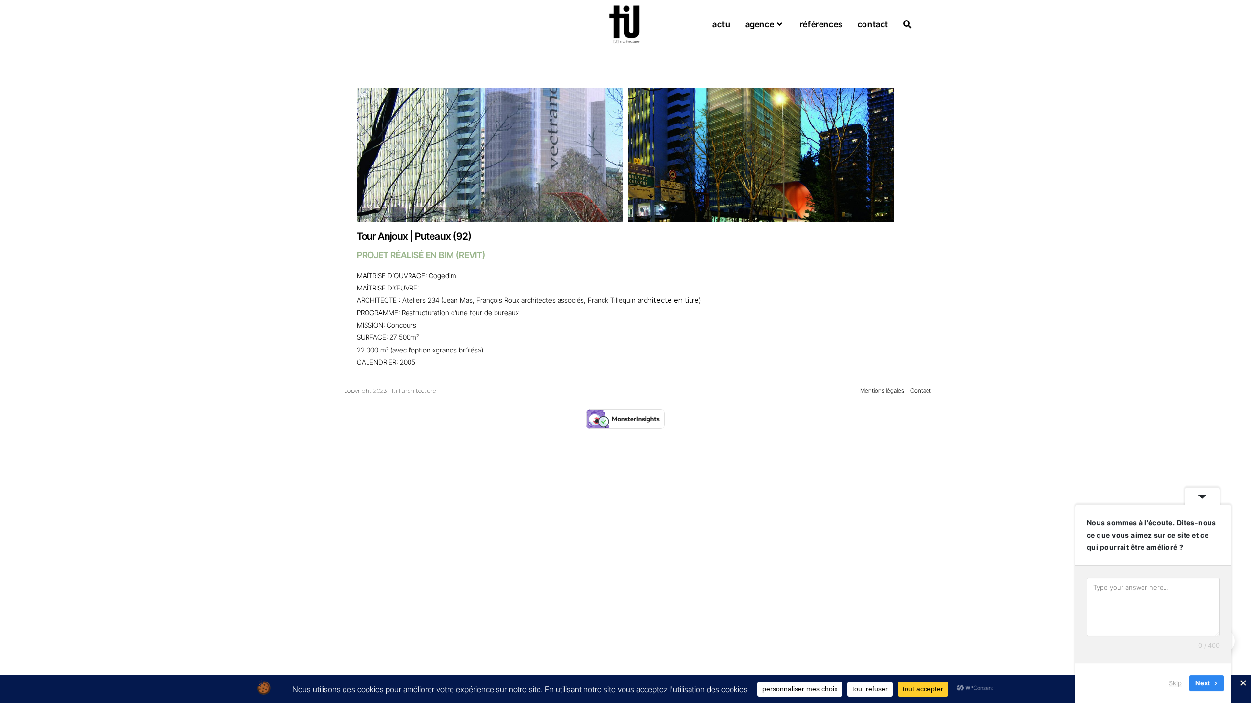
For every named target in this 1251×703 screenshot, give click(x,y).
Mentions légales (882, 390)
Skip (1175, 683)
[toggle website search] (907, 24)
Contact (920, 390)
